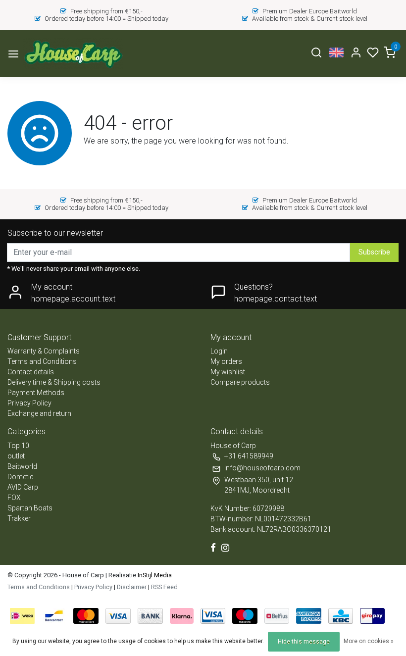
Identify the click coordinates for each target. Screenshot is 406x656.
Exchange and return (39, 413)
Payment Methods (35, 393)
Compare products (240, 382)
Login (219, 351)
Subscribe (374, 252)
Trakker (19, 518)
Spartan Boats (29, 508)
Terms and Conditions (42, 361)
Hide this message (304, 641)
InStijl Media (154, 575)
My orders (226, 361)
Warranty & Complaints (43, 351)
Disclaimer (132, 587)
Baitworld (22, 466)
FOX (14, 498)
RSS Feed (164, 587)
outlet (16, 456)
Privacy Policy (29, 403)
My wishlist (227, 372)
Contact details (30, 372)
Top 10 (18, 446)
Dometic (20, 477)
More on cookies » (369, 641)
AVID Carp (22, 487)
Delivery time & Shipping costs (54, 382)
